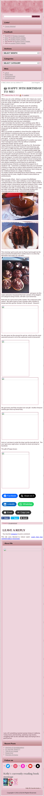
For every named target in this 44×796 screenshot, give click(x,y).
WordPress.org (10, 78)
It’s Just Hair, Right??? (12, 749)
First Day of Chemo (11, 755)
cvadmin (26, 95)
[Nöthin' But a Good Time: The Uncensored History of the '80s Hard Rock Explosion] (10, 785)
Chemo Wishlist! (10, 26)
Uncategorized (12, 523)
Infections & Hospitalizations (14, 747)
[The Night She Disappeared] (5, 785)
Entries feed (9, 74)
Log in (7, 73)
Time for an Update (11, 751)
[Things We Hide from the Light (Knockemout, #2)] (15, 785)
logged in (14, 534)
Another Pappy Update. (18, 38)
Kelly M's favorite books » (33, 788)
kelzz (6, 38)
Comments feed (10, 76)
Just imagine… (36, 82)
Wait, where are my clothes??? (13, 82)
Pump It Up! (9, 753)
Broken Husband (18, 36)
